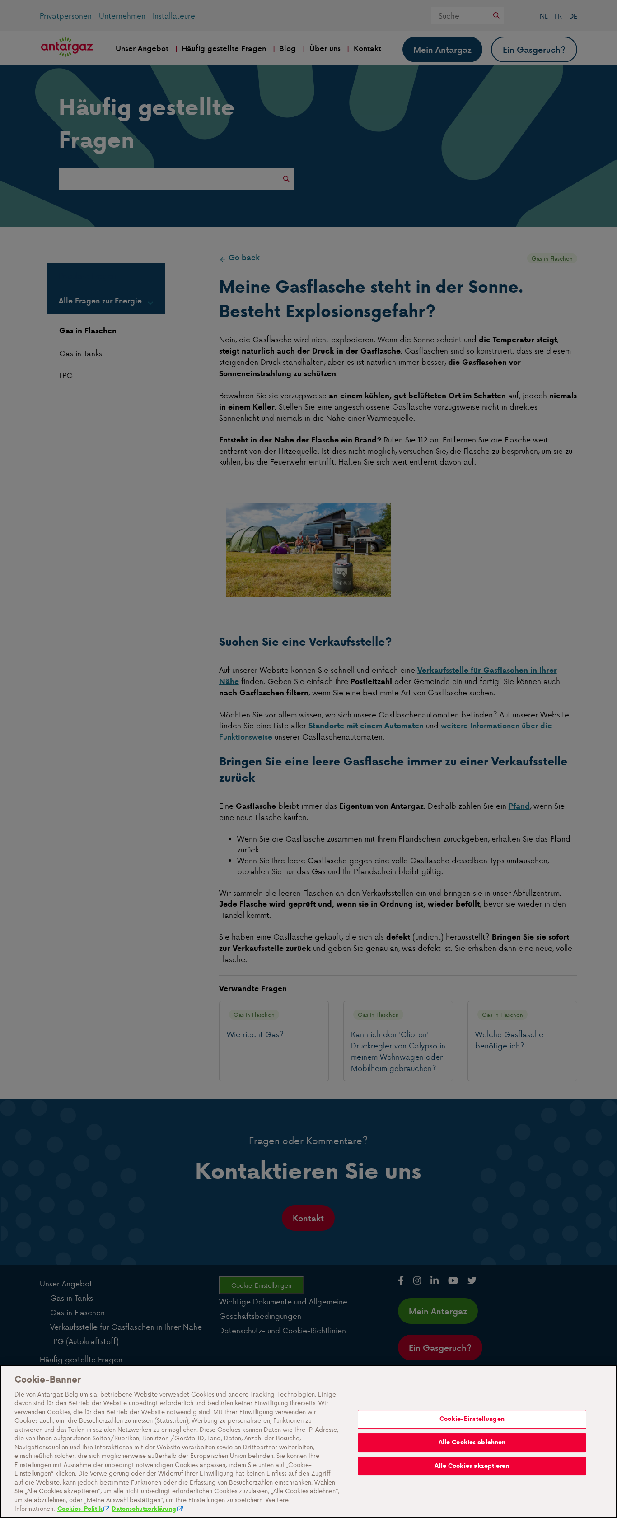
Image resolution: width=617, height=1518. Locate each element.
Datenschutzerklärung (144, 1508)
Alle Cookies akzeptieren (472, 1466)
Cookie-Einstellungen (472, 1419)
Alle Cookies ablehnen (472, 1442)
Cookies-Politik (80, 1508)
